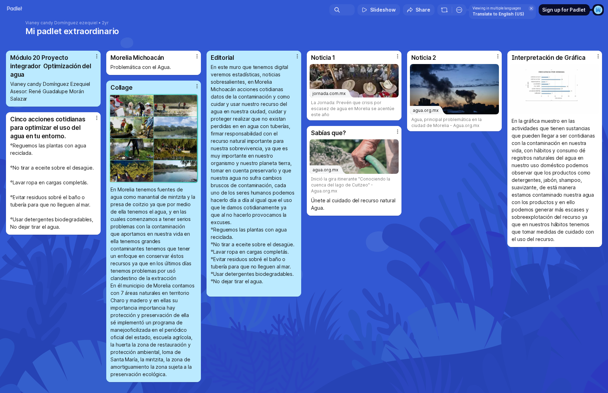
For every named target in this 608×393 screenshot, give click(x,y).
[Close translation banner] (531, 8)
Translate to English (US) (498, 14)
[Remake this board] (444, 9)
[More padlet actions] (459, 9)
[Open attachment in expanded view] (554, 89)
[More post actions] (97, 56)
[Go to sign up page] (598, 9)
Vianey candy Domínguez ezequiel (61, 22)
